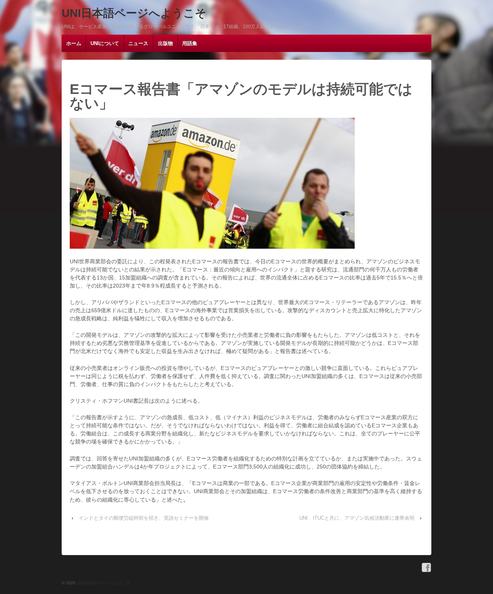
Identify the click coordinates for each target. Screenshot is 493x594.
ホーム (73, 43)
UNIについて (105, 43)
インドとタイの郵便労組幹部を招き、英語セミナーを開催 (144, 518)
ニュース (138, 43)
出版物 (165, 43)
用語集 (189, 43)
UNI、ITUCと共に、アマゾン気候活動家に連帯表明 (356, 518)
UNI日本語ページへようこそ (134, 13)
